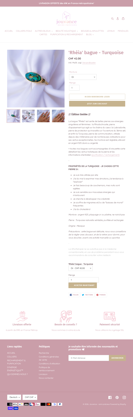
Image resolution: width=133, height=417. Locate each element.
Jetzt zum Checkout (97, 104)
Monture (73, 72)
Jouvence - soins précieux (99, 404)
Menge (72, 82)
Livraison (43, 374)
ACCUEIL (11, 353)
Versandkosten (89, 62)
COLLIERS (12, 356)
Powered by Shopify (118, 404)
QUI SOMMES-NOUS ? (17, 374)
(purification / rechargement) (105, 155)
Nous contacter (46, 378)
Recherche (44, 353)
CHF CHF (29, 397)
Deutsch (13, 397)
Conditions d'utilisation (49, 363)
